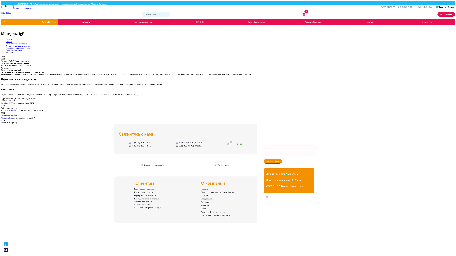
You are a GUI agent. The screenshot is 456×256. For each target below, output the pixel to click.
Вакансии (205, 205)
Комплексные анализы (143, 22)
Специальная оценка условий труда (215, 215)
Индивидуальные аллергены (17, 48)
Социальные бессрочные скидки (147, 208)
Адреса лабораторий (313, 22)
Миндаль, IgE (6, 118)
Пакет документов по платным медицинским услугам (146, 200)
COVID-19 (199, 22)
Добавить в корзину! (21, 61)
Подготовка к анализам (143, 192)
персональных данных (292, 162)
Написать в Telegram (446, 7)
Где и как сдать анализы (144, 189)
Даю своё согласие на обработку (295, 161)
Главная (9, 40)
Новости (204, 189)
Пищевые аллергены (14, 50)
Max (87, 4)
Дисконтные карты (142, 204)
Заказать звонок (446, 14)
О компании (427, 22)
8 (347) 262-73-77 (405, 7)
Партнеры (205, 195)
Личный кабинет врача (273, 206)
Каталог (9, 42)
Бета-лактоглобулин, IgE (11, 111)
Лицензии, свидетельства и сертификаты (217, 192)
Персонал (205, 202)
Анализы (86, 22)
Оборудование (207, 199)
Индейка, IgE (6, 103)
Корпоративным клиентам (145, 195)
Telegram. (97, 4)
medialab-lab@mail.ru (424, 7)
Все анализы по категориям (17, 44)
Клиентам (370, 22)
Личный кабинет (49, 22)
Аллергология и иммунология (18, 46)
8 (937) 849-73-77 (388, 7)
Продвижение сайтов (273, 210)
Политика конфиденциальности (276, 214)
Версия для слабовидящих (154, 165)
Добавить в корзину (9, 108)
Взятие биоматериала (256, 22)
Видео (203, 209)
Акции (298, 179)
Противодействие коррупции (213, 212)
